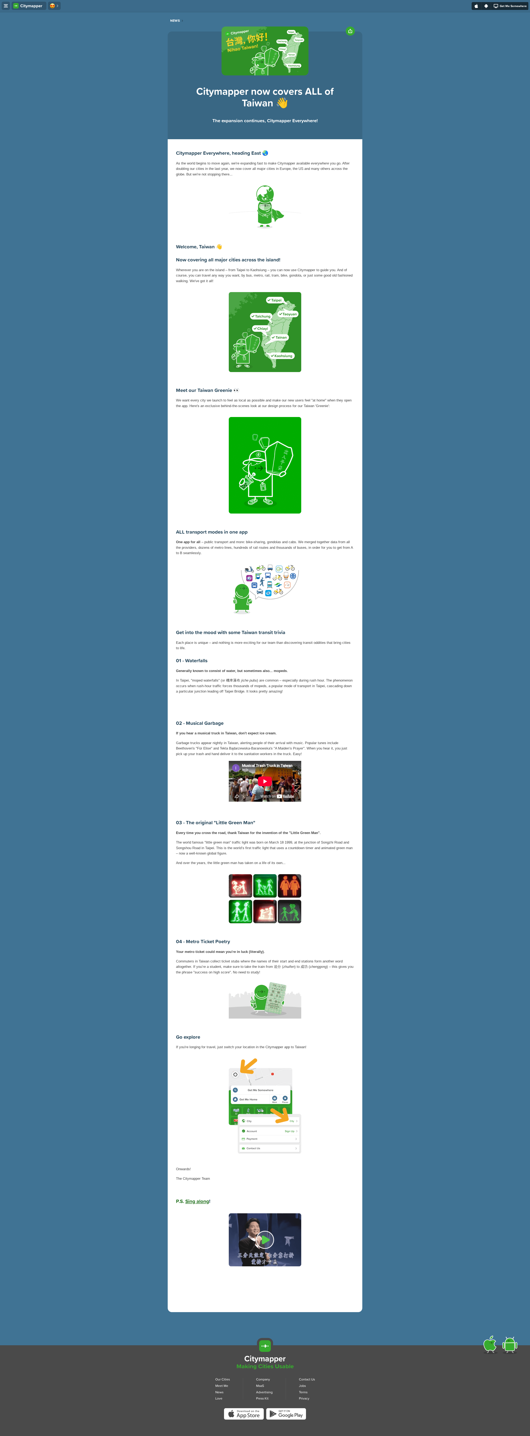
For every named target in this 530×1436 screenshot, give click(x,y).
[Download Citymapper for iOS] (491, 1346)
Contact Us (307, 1379)
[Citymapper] (265, 1346)
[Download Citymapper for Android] (510, 1346)
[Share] (350, 31)
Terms (303, 1392)
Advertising (264, 1392)
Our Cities (222, 1379)
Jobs (302, 1385)
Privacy (304, 1398)
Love (218, 1398)
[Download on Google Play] (486, 6)
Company (263, 1379)
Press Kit (262, 1398)
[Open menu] (6, 6)
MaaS (260, 1385)
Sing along (197, 1201)
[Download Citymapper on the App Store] (245, 1415)
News (175, 20)
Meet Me (221, 1385)
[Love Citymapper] (54, 6)
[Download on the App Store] (476, 6)
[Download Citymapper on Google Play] (286, 1414)
